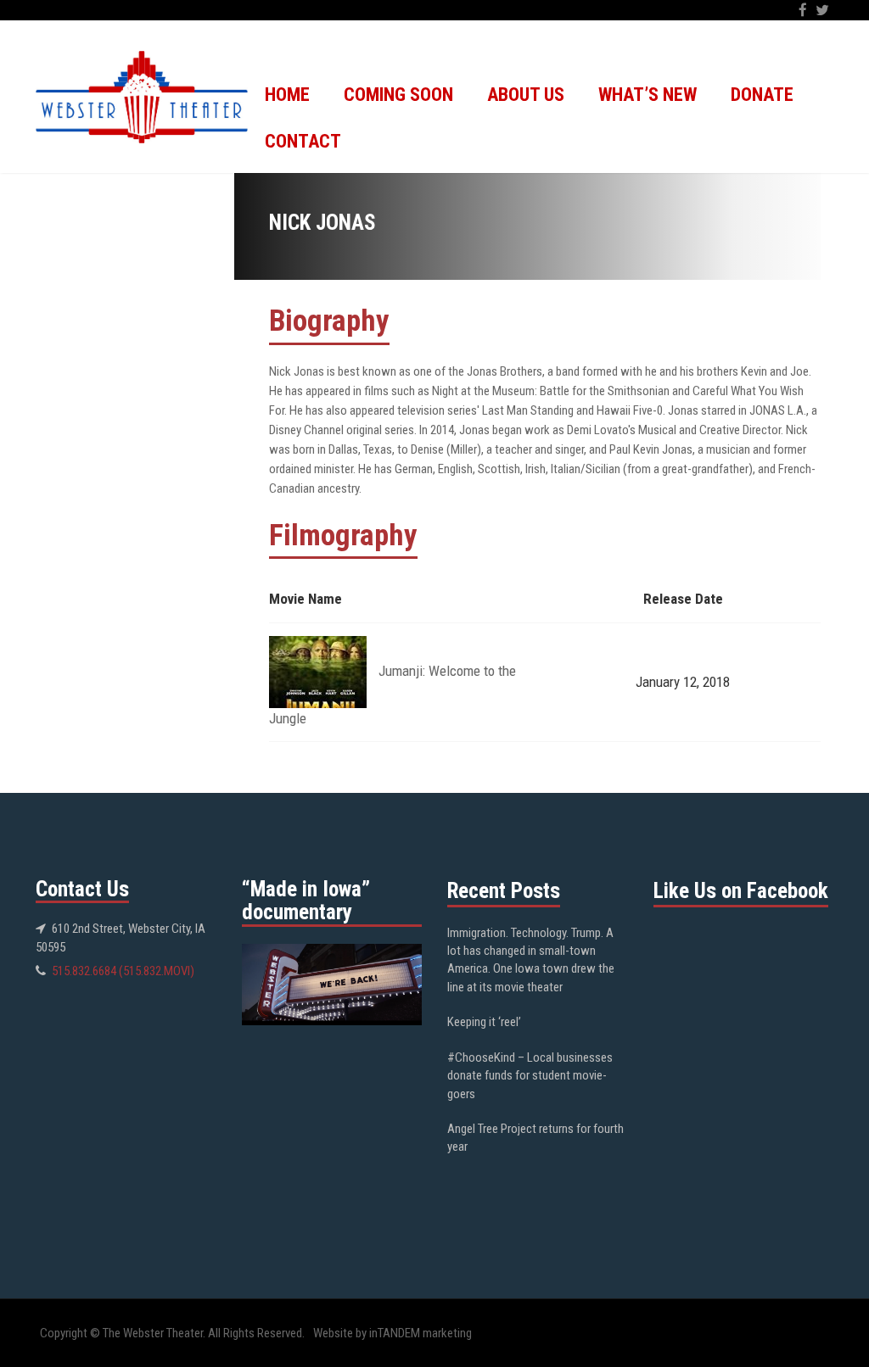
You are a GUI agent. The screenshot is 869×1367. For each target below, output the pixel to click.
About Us (525, 94)
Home (287, 94)
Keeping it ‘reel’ (484, 1021)
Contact (303, 141)
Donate (762, 94)
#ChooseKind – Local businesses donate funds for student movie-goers (530, 1076)
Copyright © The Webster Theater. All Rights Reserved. (172, 1333)
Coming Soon (398, 94)
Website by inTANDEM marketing (392, 1333)
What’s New (647, 94)
